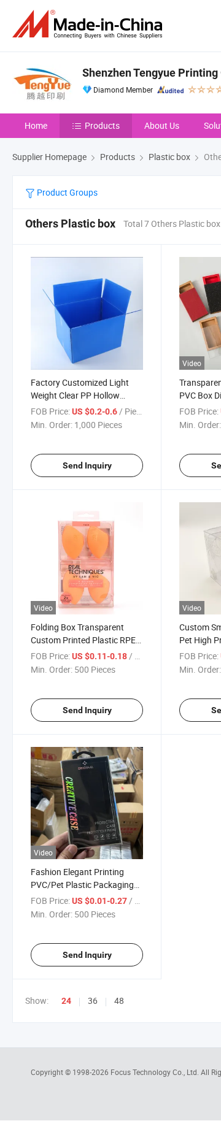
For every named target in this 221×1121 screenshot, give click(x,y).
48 (119, 1000)
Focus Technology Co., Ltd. (155, 1072)
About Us (161, 125)
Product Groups (66, 192)
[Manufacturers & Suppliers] (89, 24)
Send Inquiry (87, 465)
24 (66, 1001)
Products (102, 125)
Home (36, 125)
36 (93, 1000)
